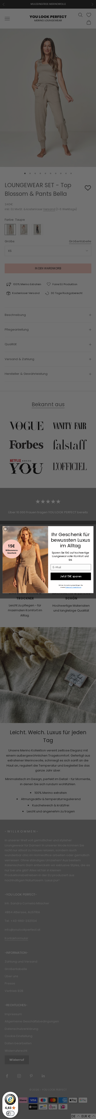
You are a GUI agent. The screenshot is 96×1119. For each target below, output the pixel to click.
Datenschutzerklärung (73, 587)
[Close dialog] (5, 529)
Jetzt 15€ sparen (71, 576)
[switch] (10, 1113)
